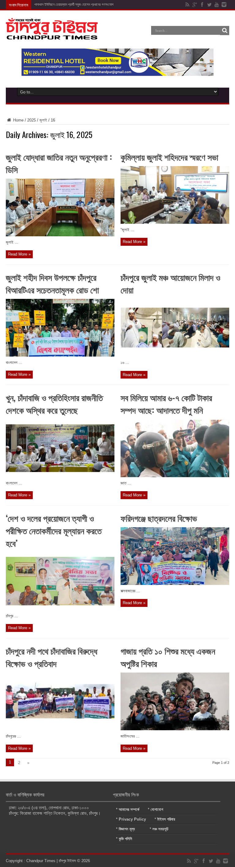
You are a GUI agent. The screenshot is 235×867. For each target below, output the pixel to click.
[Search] (224, 30)
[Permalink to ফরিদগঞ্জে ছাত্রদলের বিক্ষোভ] (175, 583)
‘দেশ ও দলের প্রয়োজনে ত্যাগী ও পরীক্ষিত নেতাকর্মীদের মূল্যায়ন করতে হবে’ (54, 530)
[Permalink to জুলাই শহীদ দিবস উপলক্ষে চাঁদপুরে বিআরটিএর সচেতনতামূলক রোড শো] (60, 355)
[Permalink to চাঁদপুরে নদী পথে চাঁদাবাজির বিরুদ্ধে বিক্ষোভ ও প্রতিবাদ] (60, 729)
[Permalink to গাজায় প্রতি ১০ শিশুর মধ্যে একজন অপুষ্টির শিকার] (175, 729)
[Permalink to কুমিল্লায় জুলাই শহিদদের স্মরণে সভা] (175, 222)
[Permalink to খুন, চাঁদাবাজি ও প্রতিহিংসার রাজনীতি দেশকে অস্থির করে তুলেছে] (60, 475)
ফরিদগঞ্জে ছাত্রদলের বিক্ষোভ (159, 518)
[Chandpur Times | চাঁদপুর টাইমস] (52, 34)
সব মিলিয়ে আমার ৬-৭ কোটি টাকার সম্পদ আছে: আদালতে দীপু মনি (166, 403)
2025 (31, 120)
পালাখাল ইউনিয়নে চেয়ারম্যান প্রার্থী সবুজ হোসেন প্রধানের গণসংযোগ (74, 4)
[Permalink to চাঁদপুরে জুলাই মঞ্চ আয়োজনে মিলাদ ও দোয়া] (175, 355)
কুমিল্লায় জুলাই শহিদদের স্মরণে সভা (169, 157)
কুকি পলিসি (125, 838)
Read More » (19, 254)
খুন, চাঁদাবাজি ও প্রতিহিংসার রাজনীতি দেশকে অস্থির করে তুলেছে (54, 403)
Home (18, 120)
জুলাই (43, 120)
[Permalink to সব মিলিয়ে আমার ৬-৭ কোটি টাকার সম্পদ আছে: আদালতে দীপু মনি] (175, 475)
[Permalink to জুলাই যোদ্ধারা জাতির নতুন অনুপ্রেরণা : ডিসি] (60, 235)
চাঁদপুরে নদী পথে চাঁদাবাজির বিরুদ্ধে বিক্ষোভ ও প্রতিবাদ (51, 656)
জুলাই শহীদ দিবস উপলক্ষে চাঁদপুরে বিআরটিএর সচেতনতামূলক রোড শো (52, 283)
